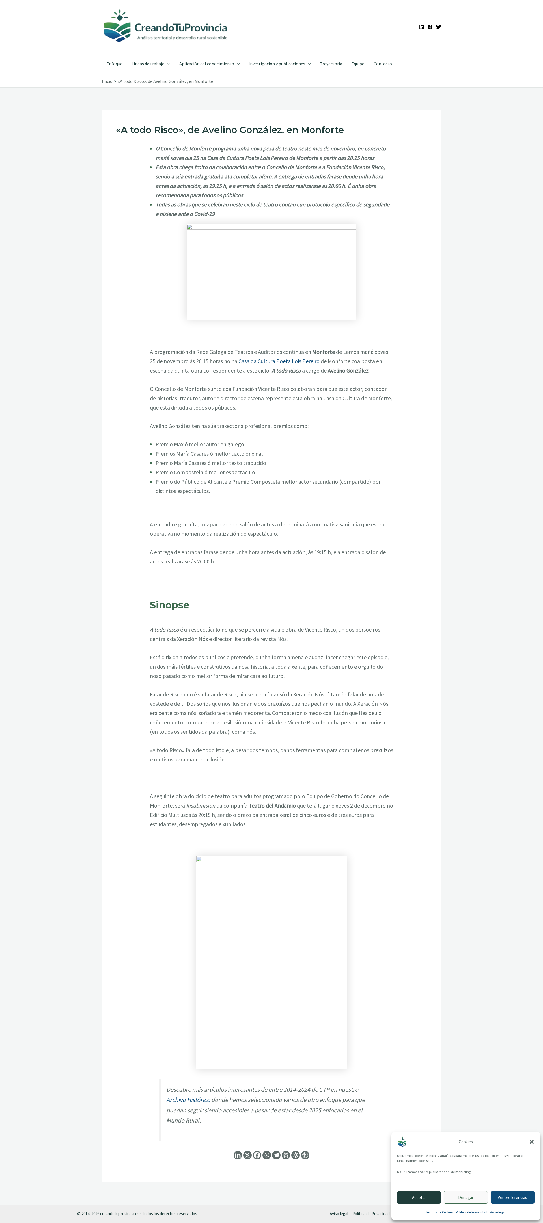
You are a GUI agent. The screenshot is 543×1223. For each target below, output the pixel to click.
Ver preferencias (512, 1197)
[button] (532, 1142)
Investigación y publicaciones (277, 63)
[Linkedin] (421, 26)
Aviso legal (497, 1212)
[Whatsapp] (266, 1155)
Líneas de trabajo (148, 63)
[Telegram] (276, 1155)
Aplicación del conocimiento (206, 63)
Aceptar (419, 1197)
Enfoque (114, 63)
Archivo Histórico (188, 1100)
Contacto (383, 63)
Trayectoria (331, 63)
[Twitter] (438, 26)
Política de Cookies (439, 1212)
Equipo (358, 63)
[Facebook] (430, 26)
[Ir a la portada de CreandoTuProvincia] (166, 26)
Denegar (465, 1197)
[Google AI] (295, 1155)
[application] (167, 63)
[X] (247, 1155)
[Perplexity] (286, 1155)
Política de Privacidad (471, 1212)
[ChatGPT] (305, 1155)
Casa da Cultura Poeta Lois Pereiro (279, 361)
